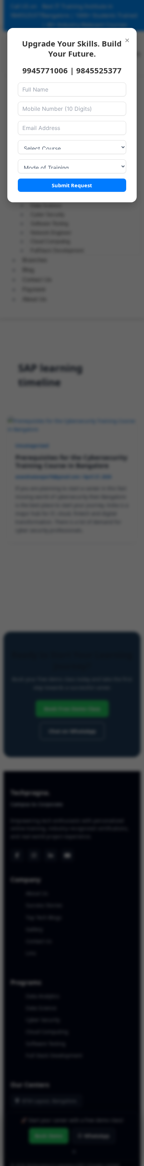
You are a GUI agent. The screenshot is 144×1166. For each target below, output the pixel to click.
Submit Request (72, 185)
